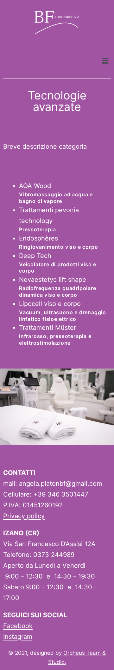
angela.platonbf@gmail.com (60, 483)
